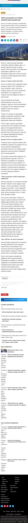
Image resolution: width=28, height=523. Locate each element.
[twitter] (5, 40)
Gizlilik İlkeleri (17, 514)
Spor (16, 483)
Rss (4, 511)
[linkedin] (14, 40)
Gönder (5, 294)
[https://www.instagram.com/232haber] (5, 506)
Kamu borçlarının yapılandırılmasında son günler (12, 330)
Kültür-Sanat (5, 481)
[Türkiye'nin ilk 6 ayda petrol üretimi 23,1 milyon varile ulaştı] (14, 336)
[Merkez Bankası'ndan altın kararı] (14, 309)
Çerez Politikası (10, 514)
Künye (18, 511)
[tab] (4, 278)
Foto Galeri (3, 485)
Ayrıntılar (20, 521)
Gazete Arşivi (13, 491)
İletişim (22, 511)
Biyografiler (3, 491)
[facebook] (2, 40)
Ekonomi (9, 9)
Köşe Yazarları (4, 489)
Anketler (3, 494)
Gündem (4, 479)
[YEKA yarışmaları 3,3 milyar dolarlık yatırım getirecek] (14, 52)
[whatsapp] (8, 40)
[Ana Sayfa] (1, 9)
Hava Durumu (4, 496)
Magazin (17, 481)
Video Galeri (4, 487)
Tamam (25, 521)
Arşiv (11, 489)
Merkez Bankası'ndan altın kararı (13, 312)
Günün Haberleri (14, 487)
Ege (3, 477)
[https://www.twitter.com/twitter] (2, 506)
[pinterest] (17, 40)
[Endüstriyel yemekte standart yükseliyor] (14, 316)
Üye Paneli (12, 485)
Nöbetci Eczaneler (5, 500)
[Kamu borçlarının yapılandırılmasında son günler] (14, 326)
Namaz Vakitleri (4, 502)
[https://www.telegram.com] (13, 506)
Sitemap (8, 511)
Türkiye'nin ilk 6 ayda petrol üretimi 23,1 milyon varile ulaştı (13, 341)
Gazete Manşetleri (5, 498)
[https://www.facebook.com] (7, 506)
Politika (3, 483)
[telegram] (11, 40)
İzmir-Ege (17, 479)
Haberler (4, 9)
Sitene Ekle (13, 511)
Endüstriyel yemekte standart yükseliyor (11, 320)
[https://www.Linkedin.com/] (10, 506)
